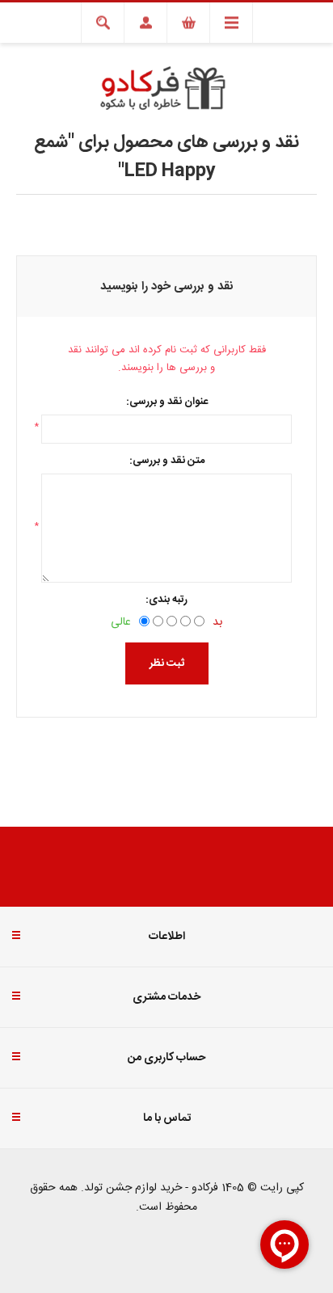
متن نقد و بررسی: (166, 461)
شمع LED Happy (125, 157)
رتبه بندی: (166, 600)
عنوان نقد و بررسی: (167, 402)
